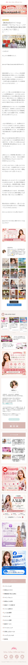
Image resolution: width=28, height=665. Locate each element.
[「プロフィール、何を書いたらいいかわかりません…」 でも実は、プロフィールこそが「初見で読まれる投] (14, 263)
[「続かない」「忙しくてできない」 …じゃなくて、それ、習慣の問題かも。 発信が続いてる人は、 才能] (6, 294)
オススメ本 (7, 616)
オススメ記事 (7, 620)
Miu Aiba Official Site (15, 2)
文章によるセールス (9, 631)
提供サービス (7, 624)
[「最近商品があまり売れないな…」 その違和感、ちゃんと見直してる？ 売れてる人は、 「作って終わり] (22, 294)
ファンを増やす (8, 608)
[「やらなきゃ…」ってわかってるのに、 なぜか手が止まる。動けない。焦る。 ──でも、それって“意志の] (6, 284)
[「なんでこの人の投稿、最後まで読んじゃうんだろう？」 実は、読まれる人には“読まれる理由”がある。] (6, 273)
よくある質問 (7, 612)
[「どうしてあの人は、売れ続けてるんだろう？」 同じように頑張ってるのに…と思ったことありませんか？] (14, 273)
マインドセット (8, 597)
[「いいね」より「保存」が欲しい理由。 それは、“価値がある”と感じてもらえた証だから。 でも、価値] (14, 284)
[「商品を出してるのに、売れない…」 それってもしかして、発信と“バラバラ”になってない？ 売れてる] (14, 294)
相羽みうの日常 (8, 601)
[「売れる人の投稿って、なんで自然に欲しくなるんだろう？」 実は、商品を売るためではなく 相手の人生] (22, 273)
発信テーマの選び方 (9, 605)
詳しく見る (14, 419)
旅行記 (6, 639)
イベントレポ (7, 586)
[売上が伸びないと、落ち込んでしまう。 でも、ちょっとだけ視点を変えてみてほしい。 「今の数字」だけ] (22, 263)
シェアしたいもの (9, 635)
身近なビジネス (8, 590)
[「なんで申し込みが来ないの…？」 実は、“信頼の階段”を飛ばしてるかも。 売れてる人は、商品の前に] (22, 284)
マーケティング (8, 627)
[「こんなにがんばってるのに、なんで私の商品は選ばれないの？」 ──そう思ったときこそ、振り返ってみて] (6, 263)
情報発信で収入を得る (10, 593)
